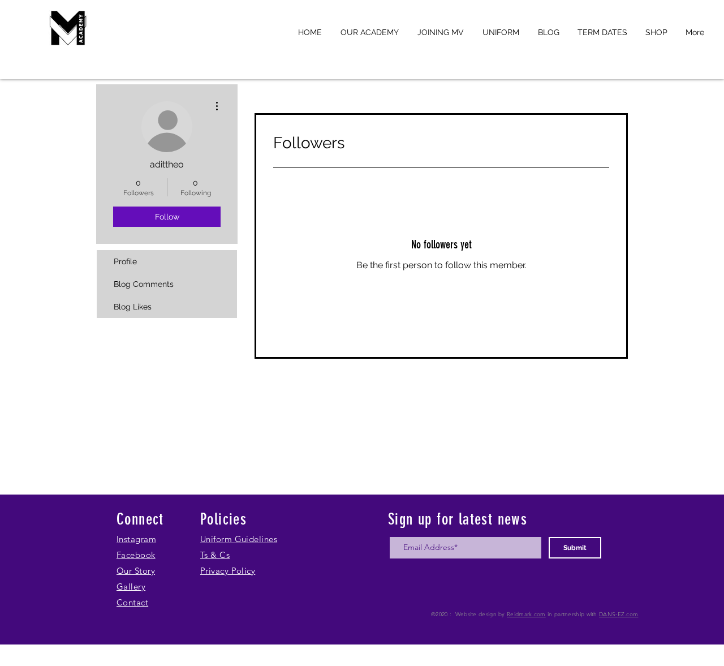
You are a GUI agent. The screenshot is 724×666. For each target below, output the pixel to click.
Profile (125, 261)
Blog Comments (144, 284)
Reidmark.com (526, 614)
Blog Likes (133, 306)
